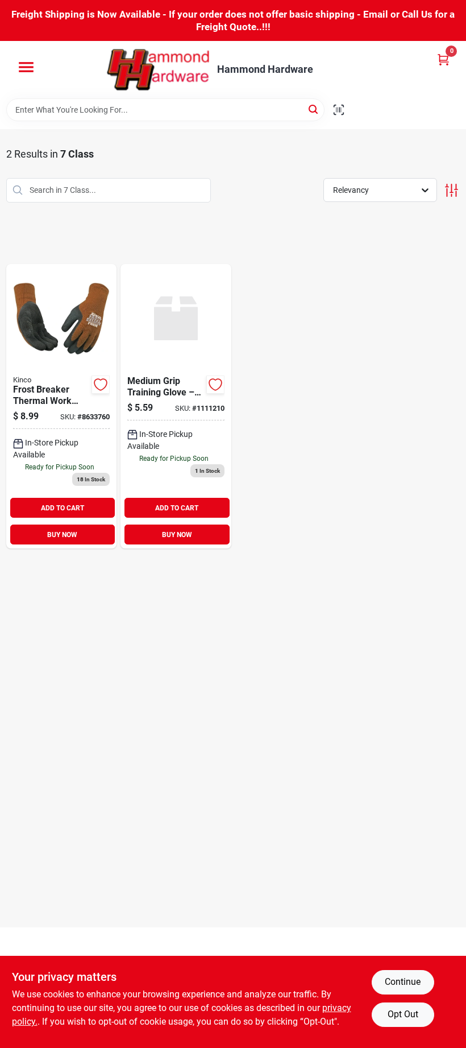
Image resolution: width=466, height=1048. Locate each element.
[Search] (314, 109)
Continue (403, 981)
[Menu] (26, 67)
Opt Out (403, 1014)
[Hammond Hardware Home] (158, 69)
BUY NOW (62, 535)
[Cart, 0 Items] (443, 59)
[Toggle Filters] (451, 190)
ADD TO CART (62, 508)
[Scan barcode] (338, 109)
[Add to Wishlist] (100, 385)
